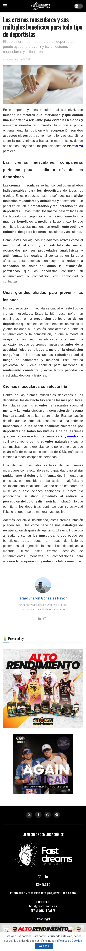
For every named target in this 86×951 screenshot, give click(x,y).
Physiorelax (69, 436)
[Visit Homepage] (40, 6)
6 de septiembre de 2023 (17, 59)
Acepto (44, 946)
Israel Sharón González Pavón (43, 598)
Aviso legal (43, 919)
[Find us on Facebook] (38, 815)
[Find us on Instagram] (47, 815)
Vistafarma (75, 146)
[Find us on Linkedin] (46, 877)
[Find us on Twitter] (29, 815)
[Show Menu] (5, 6)
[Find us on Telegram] (57, 815)
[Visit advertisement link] (43, 688)
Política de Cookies (70, 941)
